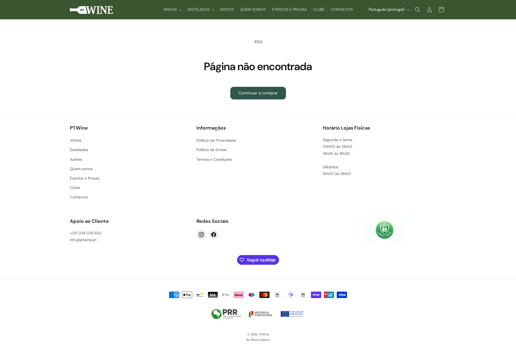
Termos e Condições (214, 159)
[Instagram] (201, 234)
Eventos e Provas (84, 178)
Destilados (79, 149)
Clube (75, 187)
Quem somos (81, 168)
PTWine (264, 334)
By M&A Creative (258, 340)
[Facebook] (213, 234)
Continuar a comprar (258, 93)
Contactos (79, 197)
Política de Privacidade (216, 140)
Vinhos (75, 140)
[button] (172, 9)
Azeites (76, 159)
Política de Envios (211, 149)
